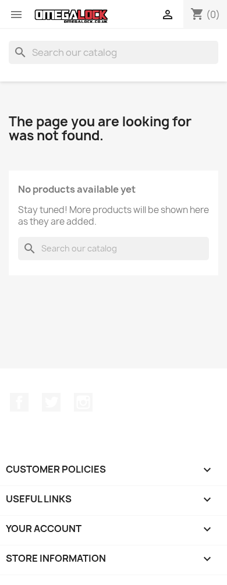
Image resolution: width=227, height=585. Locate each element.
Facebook (19, 402)
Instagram (83, 402)
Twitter (51, 402)
